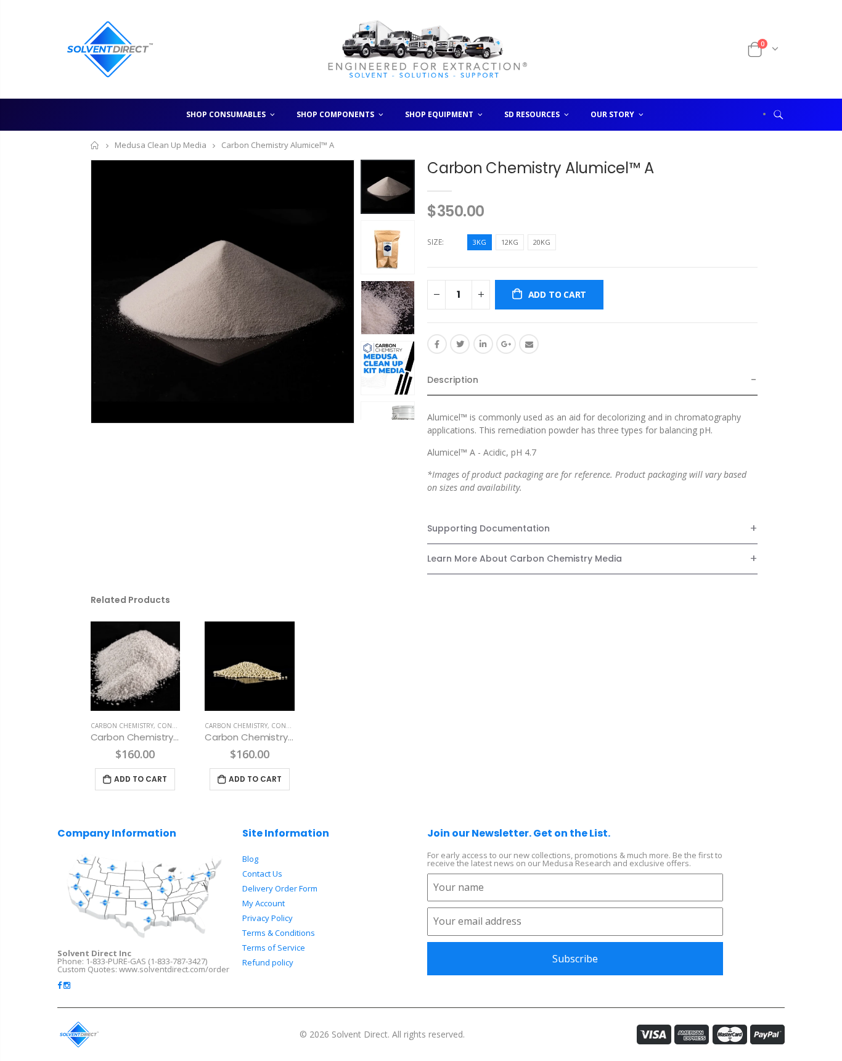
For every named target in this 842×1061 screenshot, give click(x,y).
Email (529, 344)
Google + (506, 344)
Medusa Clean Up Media (160, 145)
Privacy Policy (267, 918)
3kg (479, 242)
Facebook (437, 344)
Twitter (460, 344)
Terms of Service (273, 947)
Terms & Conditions (278, 932)
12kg (509, 242)
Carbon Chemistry (122, 725)
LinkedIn (483, 344)
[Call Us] (722, 49)
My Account (263, 903)
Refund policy (267, 962)
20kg (541, 242)
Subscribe (575, 958)
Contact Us (262, 873)
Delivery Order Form (279, 888)
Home (95, 145)
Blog (250, 858)
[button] (592, 381)
